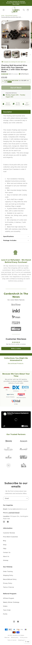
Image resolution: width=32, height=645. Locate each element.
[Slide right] (30, 55)
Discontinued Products (11, 15)
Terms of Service (8, 587)
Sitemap (5, 560)
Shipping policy (22, 640)
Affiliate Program (8, 598)
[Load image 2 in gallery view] (16, 54)
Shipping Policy (8, 575)
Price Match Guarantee (10, 537)
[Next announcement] (29, 3)
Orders (5, 606)
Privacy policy (23, 637)
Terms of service (12, 640)
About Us (6, 556)
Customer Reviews (9, 533)
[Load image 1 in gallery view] (7, 54)
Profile (5, 614)
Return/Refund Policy (10, 579)
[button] (4, 10)
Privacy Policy (7, 583)
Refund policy (14, 637)
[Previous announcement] (3, 3)
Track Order (7, 610)
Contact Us (6, 552)
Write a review (16, 348)
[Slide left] (1, 55)
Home (2, 15)
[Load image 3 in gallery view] (24, 54)
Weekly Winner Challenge (11, 602)
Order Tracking (8, 571)
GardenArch (16, 635)
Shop (4, 544)
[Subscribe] (27, 498)
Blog (4, 540)
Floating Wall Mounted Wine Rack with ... (11, 17)
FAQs (4, 548)
